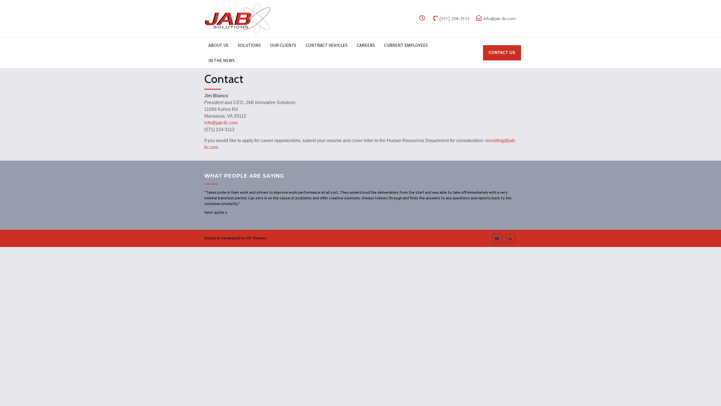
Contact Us (502, 52)
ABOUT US (218, 45)
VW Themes (255, 238)
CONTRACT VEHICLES (327, 45)
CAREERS (366, 45)
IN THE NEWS (221, 60)
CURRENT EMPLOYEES (406, 45)
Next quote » (215, 212)
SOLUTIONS (249, 45)
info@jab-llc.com (221, 122)
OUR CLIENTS (283, 45)
